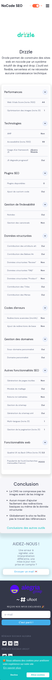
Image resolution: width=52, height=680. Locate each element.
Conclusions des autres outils (26, 528)
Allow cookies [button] (38, 675)
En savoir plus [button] (12, 667)
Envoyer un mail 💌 (26, 571)
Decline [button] (14, 675)
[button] (47, 6)
